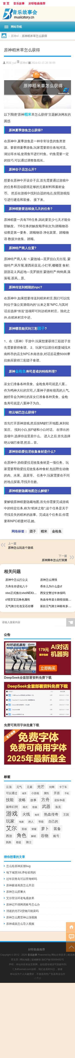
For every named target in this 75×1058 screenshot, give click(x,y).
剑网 (51, 787)
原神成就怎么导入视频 (20, 924)
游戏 (12, 813)
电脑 (21, 821)
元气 (19, 787)
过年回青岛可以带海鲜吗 (21, 879)
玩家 (10, 821)
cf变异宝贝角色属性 (17, 599)
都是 (18, 842)
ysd (14, 62)
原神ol (15, 36)
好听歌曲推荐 (37, 3)
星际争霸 (59, 800)
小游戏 (35, 793)
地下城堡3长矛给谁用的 (21, 872)
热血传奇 (51, 814)
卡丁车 (63, 787)
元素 (29, 787)
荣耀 (34, 829)
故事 (33, 800)
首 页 (6, 3)
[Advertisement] (37, 1020)
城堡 (24, 793)
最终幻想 (12, 807)
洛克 (58, 807)
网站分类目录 (58, 954)
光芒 (40, 786)
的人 (31, 821)
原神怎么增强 (48, 579)
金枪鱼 (20, 371)
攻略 (22, 799)
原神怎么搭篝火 (16, 891)
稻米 (27, 114)
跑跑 (8, 842)
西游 (9, 836)
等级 (41, 821)
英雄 (24, 829)
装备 (57, 828)
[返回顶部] (70, 946)
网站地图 (25, 959)
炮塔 (37, 814)
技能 (10, 799)
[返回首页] (70, 926)
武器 (46, 806)
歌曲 (34, 807)
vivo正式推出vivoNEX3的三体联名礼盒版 (22, 593)
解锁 (33, 836)
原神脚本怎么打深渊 (54, 560)
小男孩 (37, 978)
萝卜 (45, 828)
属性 (46, 793)
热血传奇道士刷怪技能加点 (57, 599)
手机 (67, 793)
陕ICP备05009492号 (53, 959)
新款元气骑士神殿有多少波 (57, 606)
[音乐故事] (37, 14)
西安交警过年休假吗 (52, 593)
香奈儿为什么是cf (51, 586)
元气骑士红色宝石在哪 (19, 606)
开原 (57, 793)
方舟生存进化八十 (16, 586)
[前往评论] (70, 936)
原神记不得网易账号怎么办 (23, 904)
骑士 (29, 842)
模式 (25, 807)
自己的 (53, 821)
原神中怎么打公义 (16, 579)
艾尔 (11, 828)
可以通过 (11, 793)
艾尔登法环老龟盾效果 (20, 898)
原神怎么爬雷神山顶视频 (21, 917)
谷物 (44, 835)
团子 (41, 328)
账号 (56, 836)
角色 (21, 835)
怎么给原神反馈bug (18, 866)
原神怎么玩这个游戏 (20, 547)
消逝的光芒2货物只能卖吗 (22, 911)
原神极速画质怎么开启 (20, 885)
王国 (66, 814)
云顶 (9, 787)
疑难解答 (36, 959)
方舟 (45, 799)
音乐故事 (19, 3)
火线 (26, 814)
